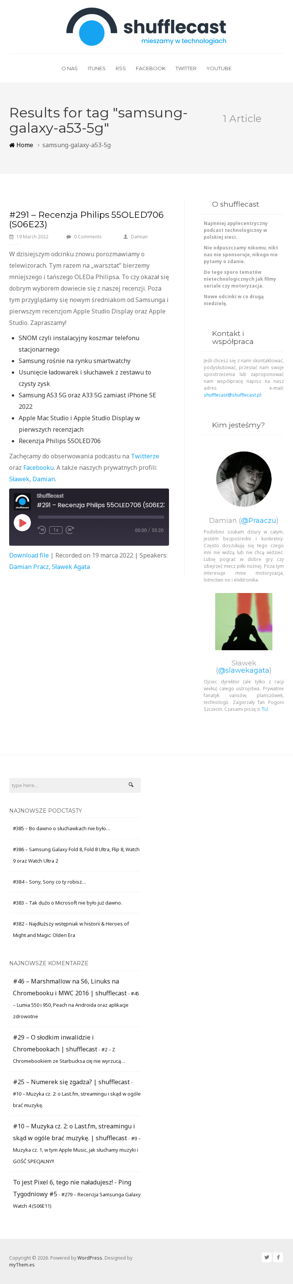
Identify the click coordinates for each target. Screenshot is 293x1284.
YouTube (219, 68)
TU (264, 709)
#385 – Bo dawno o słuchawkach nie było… (61, 828)
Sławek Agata (71, 566)
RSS (121, 68)
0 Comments (88, 236)
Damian (139, 236)
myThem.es (22, 1265)
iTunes (97, 68)
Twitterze (145, 456)
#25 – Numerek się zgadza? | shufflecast (71, 1082)
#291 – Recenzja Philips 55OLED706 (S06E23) (86, 219)
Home (24, 145)
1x (55, 530)
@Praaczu (258, 520)
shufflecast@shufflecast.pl (232, 395)
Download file (29, 555)
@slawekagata (243, 670)
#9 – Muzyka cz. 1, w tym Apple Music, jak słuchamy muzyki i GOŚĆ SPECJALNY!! (77, 1150)
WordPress (89, 1258)
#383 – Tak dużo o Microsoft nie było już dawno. (67, 902)
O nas (69, 68)
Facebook (151, 68)
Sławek (19, 479)
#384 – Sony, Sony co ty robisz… (49, 881)
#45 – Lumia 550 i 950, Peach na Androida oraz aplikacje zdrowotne (76, 1005)
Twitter (185, 68)
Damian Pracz (29, 566)
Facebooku (38, 467)
